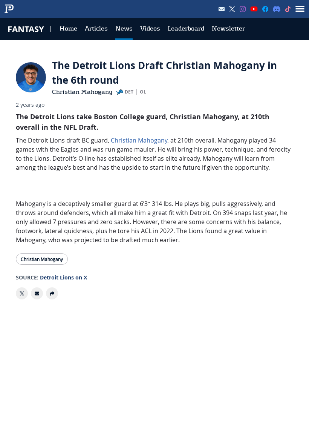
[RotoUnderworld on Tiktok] (288, 9)
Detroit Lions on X (63, 277)
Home (68, 28)
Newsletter (228, 28)
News (124, 28)
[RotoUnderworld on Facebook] (265, 9)
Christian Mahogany (82, 91)
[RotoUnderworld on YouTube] (254, 9)
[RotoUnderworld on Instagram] (243, 9)
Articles (96, 28)
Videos (150, 28)
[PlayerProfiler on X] (232, 9)
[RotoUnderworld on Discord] (276, 9)
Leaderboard (186, 28)
